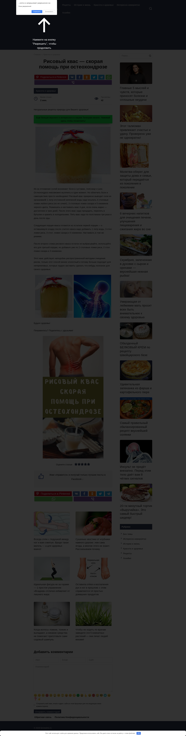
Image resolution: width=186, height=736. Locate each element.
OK (139, 733)
